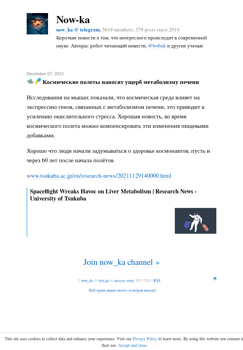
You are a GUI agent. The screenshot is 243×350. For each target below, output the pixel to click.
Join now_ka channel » (122, 261)
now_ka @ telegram (78, 29)
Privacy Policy (145, 338)
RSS (157, 280)
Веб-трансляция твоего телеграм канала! (122, 290)
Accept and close (132, 345)
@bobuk (157, 45)
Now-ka (73, 19)
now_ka (87, 280)
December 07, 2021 (45, 73)
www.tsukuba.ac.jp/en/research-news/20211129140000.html (99, 175)
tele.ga (103, 280)
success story (124, 280)
